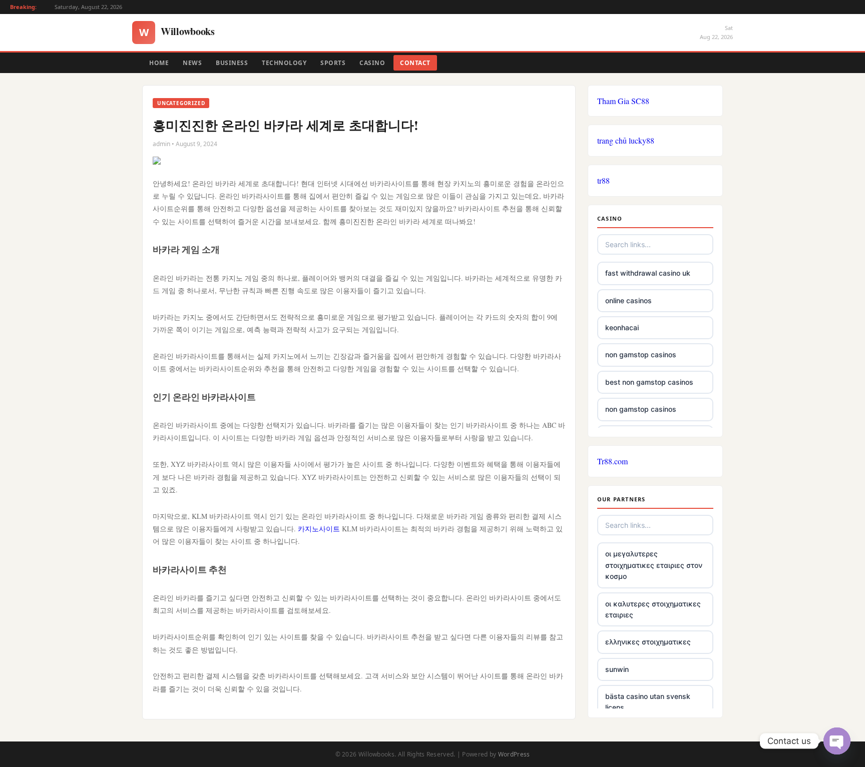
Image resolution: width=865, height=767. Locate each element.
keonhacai (622, 327)
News (192, 63)
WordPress (514, 754)
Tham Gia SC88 (623, 101)
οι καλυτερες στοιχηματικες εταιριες (653, 609)
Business (232, 63)
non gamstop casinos (640, 354)
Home (159, 63)
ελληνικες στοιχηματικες (648, 641)
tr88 (603, 180)
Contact (415, 63)
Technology (284, 63)
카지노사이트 (319, 528)
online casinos (628, 300)
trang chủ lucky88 (625, 140)
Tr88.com (612, 461)
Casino (372, 63)
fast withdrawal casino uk (647, 273)
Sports (332, 63)
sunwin (617, 669)
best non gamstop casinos (649, 382)
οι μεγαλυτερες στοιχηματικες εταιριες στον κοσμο (653, 564)
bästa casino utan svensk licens (647, 701)
